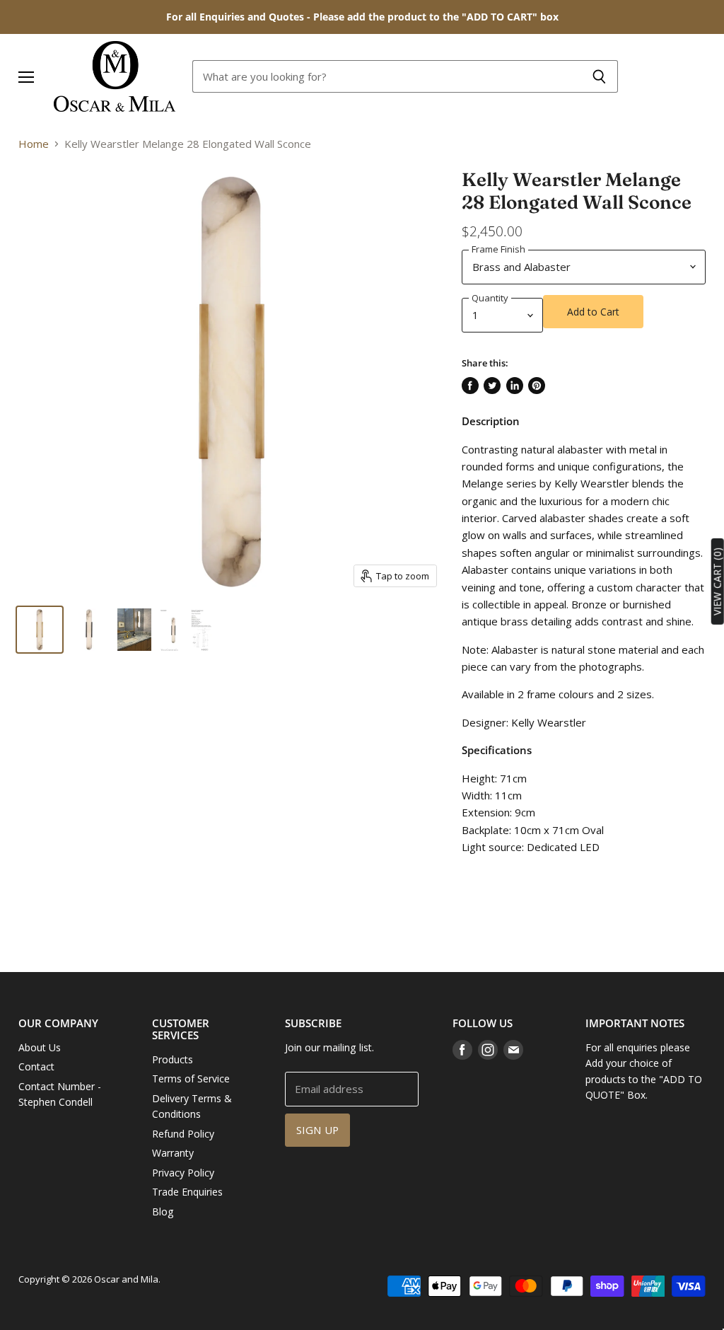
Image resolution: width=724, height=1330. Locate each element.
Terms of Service (191, 1078)
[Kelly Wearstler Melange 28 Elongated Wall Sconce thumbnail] (39, 629)
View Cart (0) (717, 581)
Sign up (317, 1130)
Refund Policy (183, 1133)
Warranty (173, 1153)
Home (33, 144)
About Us (39, 1047)
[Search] (599, 76)
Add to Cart (593, 311)
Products (172, 1059)
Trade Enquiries (187, 1191)
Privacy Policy (183, 1172)
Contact (36, 1066)
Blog (163, 1211)
